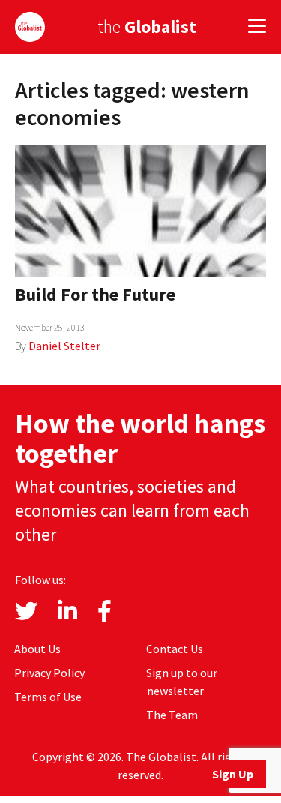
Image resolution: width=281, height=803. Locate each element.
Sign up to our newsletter (181, 681)
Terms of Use (48, 696)
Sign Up (232, 773)
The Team (172, 714)
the (146, 26)
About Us (37, 648)
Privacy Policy (49, 672)
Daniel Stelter (64, 345)
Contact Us (174, 648)
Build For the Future (95, 294)
